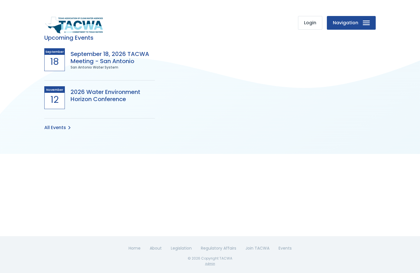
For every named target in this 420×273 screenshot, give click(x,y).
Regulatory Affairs (218, 248)
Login (310, 22)
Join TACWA (257, 248)
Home (135, 248)
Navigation (345, 22)
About (156, 248)
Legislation (181, 248)
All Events (55, 127)
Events (285, 248)
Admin (210, 264)
